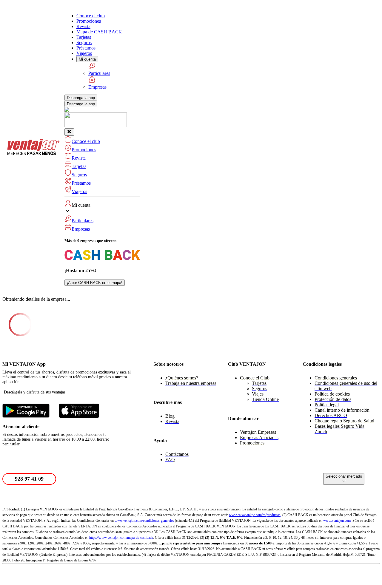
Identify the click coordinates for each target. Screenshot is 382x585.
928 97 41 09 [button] (29, 479)
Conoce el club (90, 15)
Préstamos (86, 47)
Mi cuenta (87, 59)
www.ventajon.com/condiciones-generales (144, 520)
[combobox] (343, 479)
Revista (83, 26)
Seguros (84, 42)
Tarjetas (83, 37)
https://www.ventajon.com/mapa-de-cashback (121, 537)
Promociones (88, 21)
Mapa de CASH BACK (99, 31)
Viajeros (84, 53)
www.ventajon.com (337, 520)
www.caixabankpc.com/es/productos (255, 515)
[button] (102, 216)
